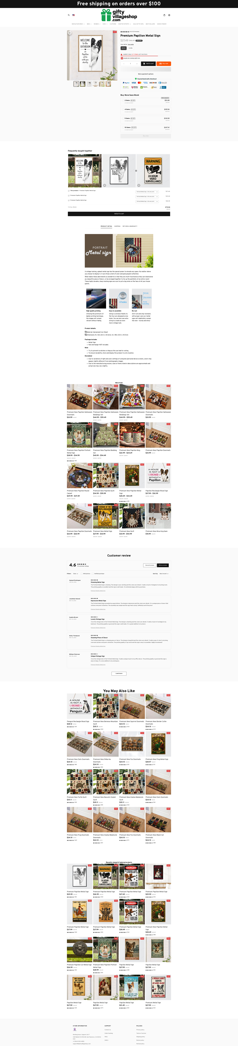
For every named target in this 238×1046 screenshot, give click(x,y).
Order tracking (109, 1033)
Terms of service (141, 1033)
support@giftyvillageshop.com (82, 1044)
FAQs (106, 1037)
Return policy (140, 1040)
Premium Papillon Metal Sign (98, 591)
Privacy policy (140, 1030)
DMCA (106, 1040)
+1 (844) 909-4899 (78, 1041)
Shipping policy (140, 1037)
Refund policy (140, 1044)
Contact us (108, 1030)
